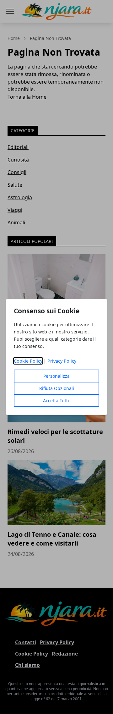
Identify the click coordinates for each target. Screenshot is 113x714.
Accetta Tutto (56, 401)
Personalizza (56, 376)
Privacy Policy (61, 361)
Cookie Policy (28, 361)
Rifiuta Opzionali (56, 388)
